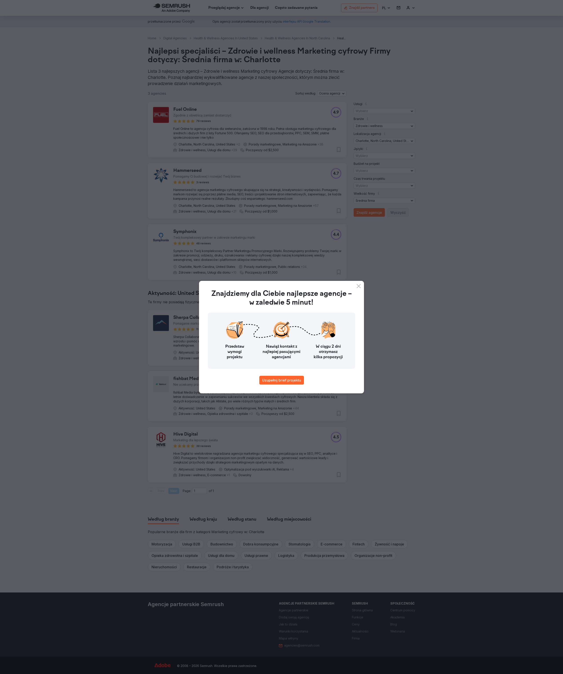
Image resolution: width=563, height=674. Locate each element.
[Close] (358, 286)
